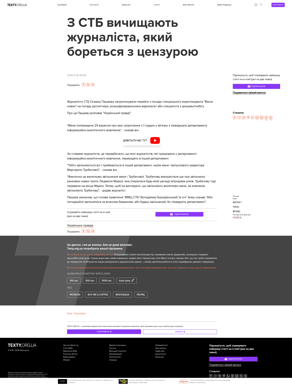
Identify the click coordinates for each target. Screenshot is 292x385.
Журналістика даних (117, 345)
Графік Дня (159, 351)
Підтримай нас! (161, 345)
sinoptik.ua (237, 217)
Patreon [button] (75, 294)
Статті (65, 348)
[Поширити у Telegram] (92, 84)
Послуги (112, 348)
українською (24, 376)
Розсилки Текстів (70, 354)
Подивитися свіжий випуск (249, 92)
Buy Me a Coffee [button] (98, 294)
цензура (81, 313)
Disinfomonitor (115, 357)
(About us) (74, 345)
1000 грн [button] (106, 280)
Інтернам (113, 360)
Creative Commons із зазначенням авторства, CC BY (30, 374)
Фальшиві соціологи (117, 351)
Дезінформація (115, 354)
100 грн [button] (74, 280)
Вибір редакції (69, 357)
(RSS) (70, 348)
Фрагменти (67, 351)
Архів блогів (160, 354)
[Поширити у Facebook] (83, 84)
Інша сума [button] (124, 280)
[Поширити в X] (88, 84)
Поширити (73, 85)
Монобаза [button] (122, 294)
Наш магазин (160, 348)
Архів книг (159, 357)
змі (70, 313)
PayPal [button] (141, 294)
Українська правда (80, 225)
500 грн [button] (89, 280)
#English (66, 360)
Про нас (66, 345)
